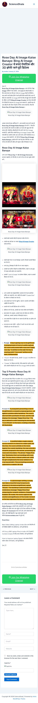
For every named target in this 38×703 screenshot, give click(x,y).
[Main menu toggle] (34, 4)
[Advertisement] (19, 28)
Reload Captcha (10, 674)
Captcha (7, 663)
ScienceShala (16, 4)
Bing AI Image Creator (26, 241)
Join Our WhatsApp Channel (20, 78)
